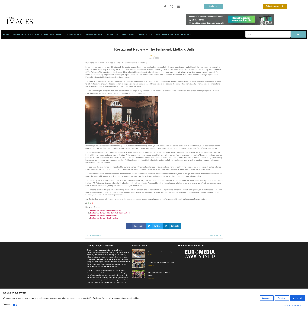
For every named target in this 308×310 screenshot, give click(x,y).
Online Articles (22, 34)
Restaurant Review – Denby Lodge (104, 218)
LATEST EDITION (74, 34)
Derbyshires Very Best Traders (173, 34)
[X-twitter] (172, 7)
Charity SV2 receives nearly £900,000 (161, 262)
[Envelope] (178, 7)
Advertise (112, 34)
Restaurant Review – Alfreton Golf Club (106, 210)
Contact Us (144, 34)
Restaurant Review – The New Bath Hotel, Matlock (110, 213)
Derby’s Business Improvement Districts (159, 273)
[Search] (298, 34)
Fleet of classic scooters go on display (161, 252)
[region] (154, 299)
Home (6, 34)
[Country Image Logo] (20, 20)
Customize (266, 298)
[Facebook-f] (165, 7)
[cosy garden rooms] (230, 24)
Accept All (297, 298)
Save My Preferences (293, 305)
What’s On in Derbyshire (48, 34)
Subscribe (128, 34)
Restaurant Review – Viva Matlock (104, 215)
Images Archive (94, 34)
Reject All (281, 298)
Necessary (7, 304)
